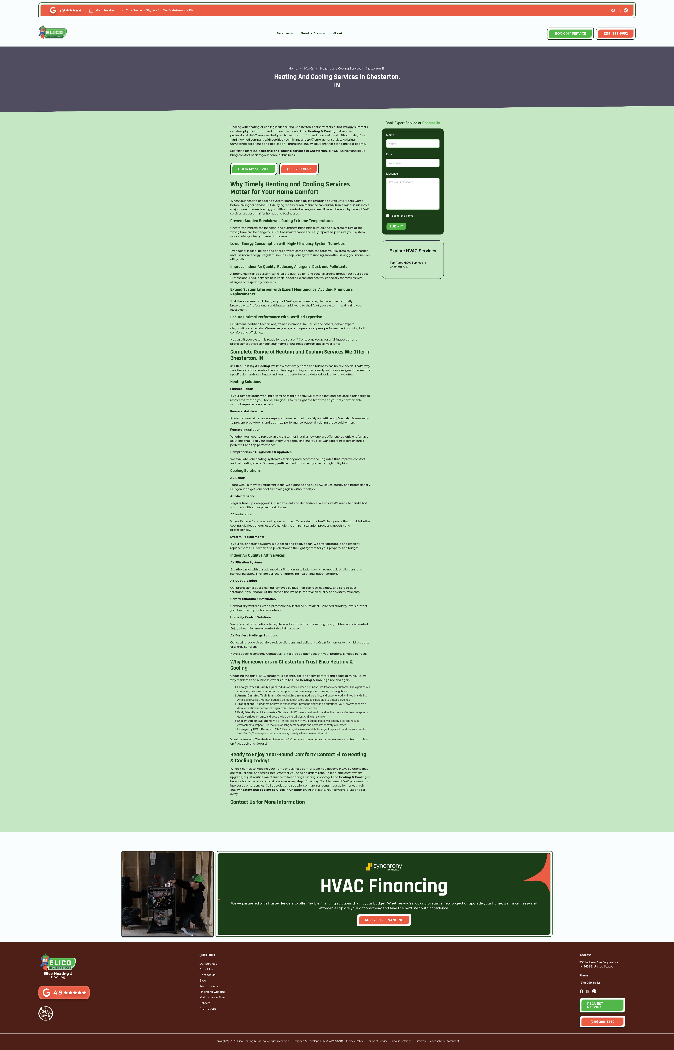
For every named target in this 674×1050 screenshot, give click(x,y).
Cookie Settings (401, 1041)
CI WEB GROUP (334, 1041)
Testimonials (208, 986)
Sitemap (421, 1041)
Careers (204, 1003)
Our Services (208, 963)
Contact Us (431, 123)
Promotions (208, 1008)
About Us (206, 969)
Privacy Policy (354, 1041)
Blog (202, 980)
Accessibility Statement (444, 1041)
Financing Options (212, 991)
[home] (56, 33)
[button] (285, 33)
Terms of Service (377, 1041)
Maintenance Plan (212, 997)
